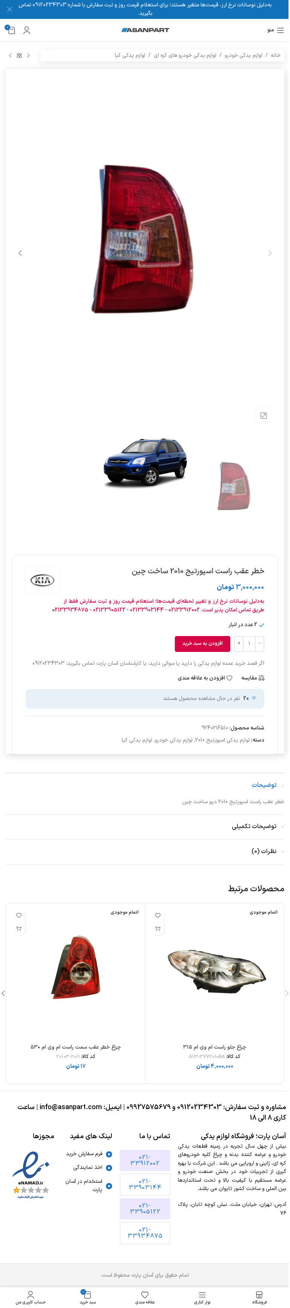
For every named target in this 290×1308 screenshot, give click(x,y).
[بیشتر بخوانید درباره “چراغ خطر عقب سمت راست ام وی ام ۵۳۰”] (18, 929)
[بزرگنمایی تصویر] (263, 415)
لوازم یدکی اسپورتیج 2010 (222, 740)
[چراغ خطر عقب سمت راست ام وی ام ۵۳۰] (75, 972)
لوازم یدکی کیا (130, 55)
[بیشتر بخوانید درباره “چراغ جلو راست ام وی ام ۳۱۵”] (157, 929)
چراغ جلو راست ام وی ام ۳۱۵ (214, 1047)
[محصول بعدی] (10, 55)
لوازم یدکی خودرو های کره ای (185, 55)
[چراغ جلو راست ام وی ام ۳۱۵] (214, 972)
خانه (276, 55)
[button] (270, 253)
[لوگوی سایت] (145, 30)
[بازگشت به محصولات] (19, 55)
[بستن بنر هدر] (9, 9)
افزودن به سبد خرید (202, 643)
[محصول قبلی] (28, 55)
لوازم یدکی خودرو (243, 55)
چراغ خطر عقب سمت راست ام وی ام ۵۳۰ (76, 1047)
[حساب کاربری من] (26, 30)
